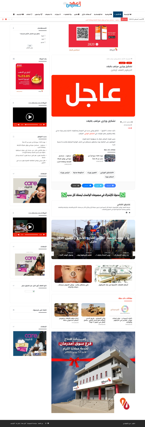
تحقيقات (48, 14)
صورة (42, 36)
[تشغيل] (44, 125)
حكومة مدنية (78, 172)
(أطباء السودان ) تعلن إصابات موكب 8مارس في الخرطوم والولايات (122, 320)
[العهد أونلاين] (72, 4)
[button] (30, 117)
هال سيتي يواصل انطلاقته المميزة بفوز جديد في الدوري (30, 161)
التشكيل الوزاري (89, 133)
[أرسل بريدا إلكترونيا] (121, 122)
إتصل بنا (18, 423)
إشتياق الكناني (126, 122)
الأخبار (118, 14)
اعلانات (28, 14)
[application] (30, 117)
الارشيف (19, 14)
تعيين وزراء (91, 172)
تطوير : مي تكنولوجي (129, 423)
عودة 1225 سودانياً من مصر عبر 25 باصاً (33, 142)
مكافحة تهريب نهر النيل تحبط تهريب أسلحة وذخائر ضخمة (30, 156)
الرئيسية (127, 14)
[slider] (31, 124)
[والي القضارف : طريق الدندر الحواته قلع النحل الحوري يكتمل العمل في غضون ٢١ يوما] (93, 310)
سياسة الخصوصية (32, 423)
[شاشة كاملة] (15, 125)
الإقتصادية (97, 14)
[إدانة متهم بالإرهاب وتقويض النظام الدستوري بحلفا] (66, 310)
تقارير (76, 14)
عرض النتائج (30, 48)
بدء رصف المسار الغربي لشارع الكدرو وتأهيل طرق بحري (93, 239)
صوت (42, 39)
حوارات (57, 14)
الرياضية (108, 14)
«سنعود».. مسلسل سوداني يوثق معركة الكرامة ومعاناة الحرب (103, 19)
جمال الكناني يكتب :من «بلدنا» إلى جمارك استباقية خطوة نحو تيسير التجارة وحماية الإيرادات (30, 151)
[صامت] (19, 125)
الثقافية (67, 14)
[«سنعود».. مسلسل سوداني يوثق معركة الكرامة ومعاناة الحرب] (78, 158)
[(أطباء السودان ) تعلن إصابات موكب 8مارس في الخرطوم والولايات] (120, 310)
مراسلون (38, 14)
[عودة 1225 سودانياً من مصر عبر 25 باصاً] (109, 158)
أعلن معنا (23, 423)
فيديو (42, 42)
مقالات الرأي (86, 14)
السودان (122, 63)
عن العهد (40, 423)
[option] (93, 239)
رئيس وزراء (64, 172)
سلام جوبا (109, 176)
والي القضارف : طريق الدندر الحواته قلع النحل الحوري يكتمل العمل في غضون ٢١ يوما (94, 320)
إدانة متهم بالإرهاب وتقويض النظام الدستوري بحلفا (68, 319)
